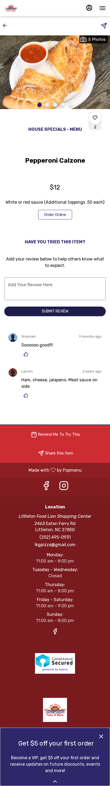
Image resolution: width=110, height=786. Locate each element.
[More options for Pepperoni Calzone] (95, 117)
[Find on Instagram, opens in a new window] (64, 487)
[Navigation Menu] (102, 8)
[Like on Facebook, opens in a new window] (46, 487)
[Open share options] (104, 25)
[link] (55, 214)
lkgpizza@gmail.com (55, 544)
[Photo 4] (63, 105)
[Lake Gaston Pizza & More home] (28, 8)
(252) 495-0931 (55, 537)
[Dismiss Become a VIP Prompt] (101, 736)
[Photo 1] (39, 105)
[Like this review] (27, 354)
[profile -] (89, 8)
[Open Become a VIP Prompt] (55, 781)
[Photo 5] (70, 105)
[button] (6, 25)
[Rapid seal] (55, 663)
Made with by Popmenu (43, 470)
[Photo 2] (47, 105)
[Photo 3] (55, 105)
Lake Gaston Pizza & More (55, 710)
